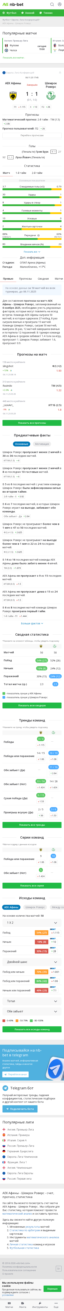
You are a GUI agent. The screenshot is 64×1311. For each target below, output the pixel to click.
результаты (33, 1226)
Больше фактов (30, 623)
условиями (8, 1295)
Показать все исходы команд (32, 1029)
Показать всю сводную (32, 705)
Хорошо (52, 1288)
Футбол (6, 19)
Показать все (30, 251)
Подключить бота (22, 1109)
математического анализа (43, 1237)
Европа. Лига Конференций (25, 19)
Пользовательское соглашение (19, 1270)
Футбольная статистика (24, 1248)
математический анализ (17, 1213)
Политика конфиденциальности (19, 1266)
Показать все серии (32, 885)
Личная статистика (21, 1244)
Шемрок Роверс (51, 85)
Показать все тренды (32, 824)
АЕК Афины (13, 83)
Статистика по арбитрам (25, 1230)
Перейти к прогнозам (32, 135)
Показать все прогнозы (32, 422)
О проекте (7, 1273)
